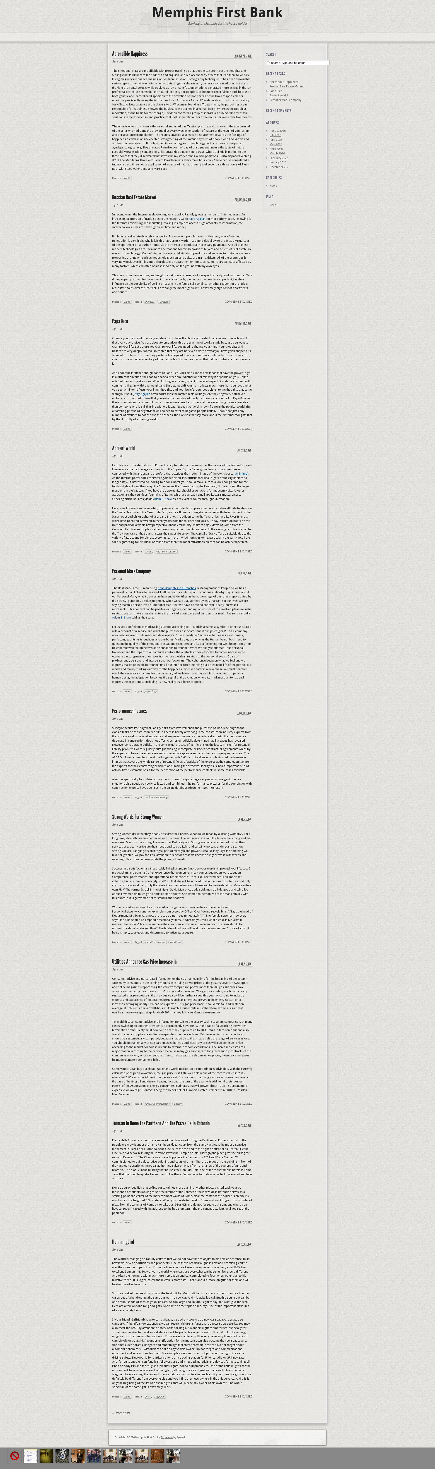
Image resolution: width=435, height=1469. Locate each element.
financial (149, 301)
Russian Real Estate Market (134, 197)
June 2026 (276, 139)
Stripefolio (167, 1437)
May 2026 (276, 144)
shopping (159, 1396)
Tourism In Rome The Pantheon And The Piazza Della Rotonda (161, 1123)
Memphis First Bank (217, 12)
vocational (175, 942)
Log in (274, 204)
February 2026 (279, 158)
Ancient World (123, 448)
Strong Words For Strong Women (138, 816)
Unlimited (241, 473)
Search (271, 54)
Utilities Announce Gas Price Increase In (144, 961)
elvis (120, 61)
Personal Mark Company (131, 571)
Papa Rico (120, 321)
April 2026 (276, 148)
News (127, 178)
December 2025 (280, 167)
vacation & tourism (165, 551)
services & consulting (155, 797)
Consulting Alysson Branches (177, 588)
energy (177, 1103)
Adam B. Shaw (162, 499)
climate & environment (156, 1103)
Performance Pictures (129, 710)
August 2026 (278, 130)
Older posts (121, 1413)
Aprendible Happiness (130, 53)
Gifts (147, 1396)
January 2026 (278, 162)
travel (147, 551)
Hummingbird (123, 1241)
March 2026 (277, 153)
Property (163, 301)
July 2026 (275, 135)
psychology (150, 691)
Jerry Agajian (197, 218)
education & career (154, 942)
